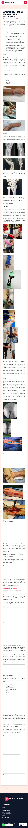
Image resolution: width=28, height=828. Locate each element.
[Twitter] (2, 817)
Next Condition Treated (6, 788)
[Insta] (5, 817)
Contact (3, 815)
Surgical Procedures (6, 813)
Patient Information (6, 810)
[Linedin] (8, 817)
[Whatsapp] (3, 824)
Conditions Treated (6, 812)
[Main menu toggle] (25, 2)
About (3, 809)
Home (3, 807)
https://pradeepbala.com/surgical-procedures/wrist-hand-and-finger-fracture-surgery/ (12, 590)
